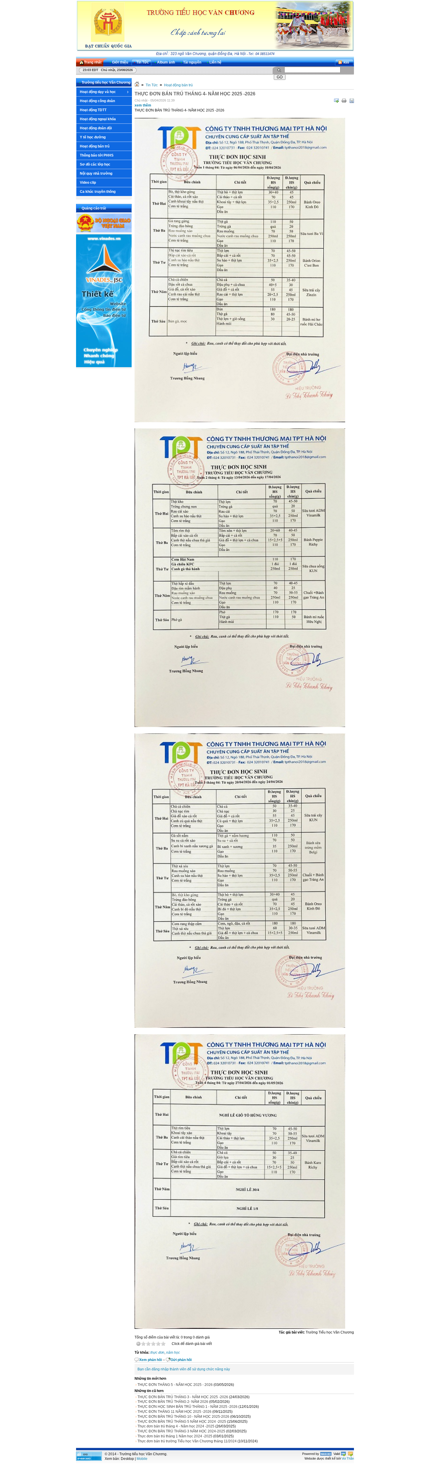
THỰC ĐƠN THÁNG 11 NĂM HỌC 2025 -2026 (174, 1412)
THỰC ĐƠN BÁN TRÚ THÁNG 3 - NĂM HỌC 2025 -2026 (182, 1397)
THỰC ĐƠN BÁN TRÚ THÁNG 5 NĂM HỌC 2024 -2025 (181, 1422)
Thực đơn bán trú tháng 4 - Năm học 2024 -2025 (175, 1426)
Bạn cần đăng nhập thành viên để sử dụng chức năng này (183, 1369)
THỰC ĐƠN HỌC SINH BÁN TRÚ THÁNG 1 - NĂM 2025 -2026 (187, 1407)
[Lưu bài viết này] (351, 100)
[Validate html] (343, 1454)
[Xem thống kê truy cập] (89, 1460)
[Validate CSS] (350, 1454)
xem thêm (143, 105)
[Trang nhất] (137, 85)
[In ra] (344, 100)
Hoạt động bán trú (178, 85)
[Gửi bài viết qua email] (336, 100)
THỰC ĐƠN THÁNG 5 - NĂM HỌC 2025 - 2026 (175, 1385)
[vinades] (104, 366)
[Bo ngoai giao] (104, 231)
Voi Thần (348, 1458)
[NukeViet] (326, 1454)
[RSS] (344, 62)
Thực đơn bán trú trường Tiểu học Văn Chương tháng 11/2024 (187, 1441)
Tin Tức (152, 85)
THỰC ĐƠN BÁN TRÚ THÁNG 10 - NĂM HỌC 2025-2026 (183, 1417)
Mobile (142, 1459)
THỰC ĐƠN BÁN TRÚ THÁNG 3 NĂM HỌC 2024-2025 (181, 1431)
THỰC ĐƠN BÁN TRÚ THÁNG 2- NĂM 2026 (172, 1402)
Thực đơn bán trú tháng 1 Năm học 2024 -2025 (174, 1436)
